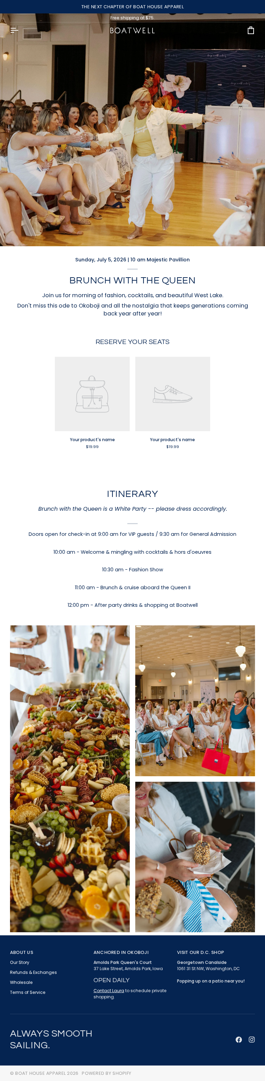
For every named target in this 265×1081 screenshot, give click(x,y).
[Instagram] (252, 1040)
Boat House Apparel (40, 1073)
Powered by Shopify (106, 1073)
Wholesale (21, 982)
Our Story (19, 962)
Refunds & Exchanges (33, 972)
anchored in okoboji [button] (121, 952)
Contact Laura (109, 991)
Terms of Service (28, 992)
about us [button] (21, 952)
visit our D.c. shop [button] (200, 952)
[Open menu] (20, 30)
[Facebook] (239, 1040)
